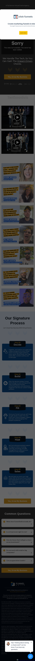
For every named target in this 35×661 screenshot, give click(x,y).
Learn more (23, 33)
